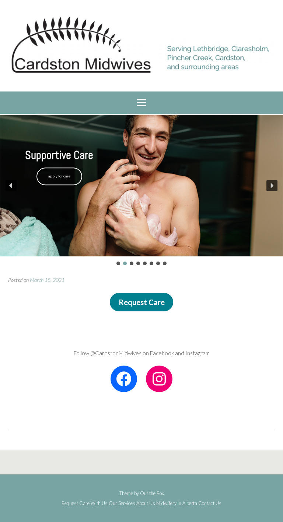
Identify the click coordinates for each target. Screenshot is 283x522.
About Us (145, 503)
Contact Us (209, 503)
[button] (11, 185)
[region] (141, 191)
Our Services (122, 503)
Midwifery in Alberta (176, 503)
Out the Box (152, 493)
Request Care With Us (85, 503)
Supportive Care (59, 155)
